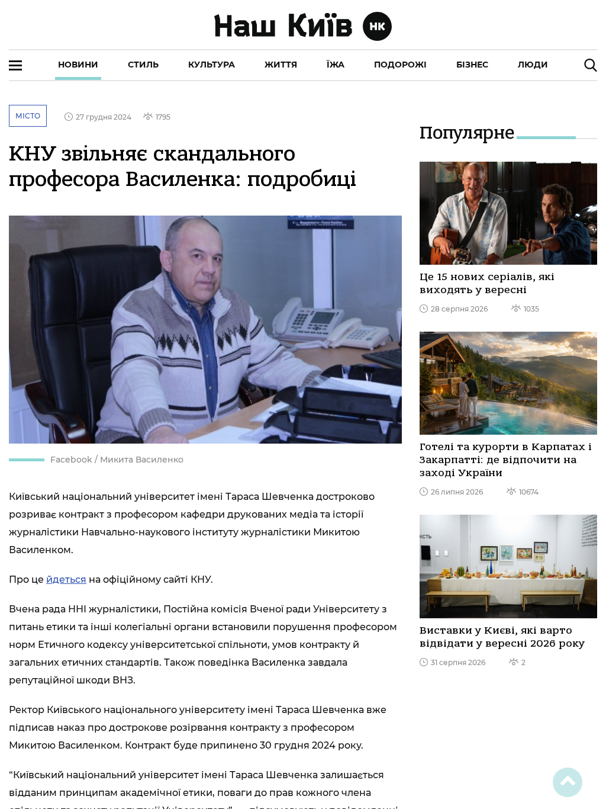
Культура (211, 64)
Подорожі (400, 64)
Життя (281, 64)
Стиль (143, 64)
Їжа (335, 64)
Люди (533, 64)
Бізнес (472, 64)
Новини (78, 64)
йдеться (66, 579)
